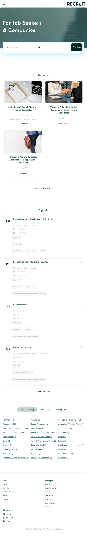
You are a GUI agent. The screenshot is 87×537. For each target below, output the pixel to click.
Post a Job (49, 484)
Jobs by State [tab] (61, 410)
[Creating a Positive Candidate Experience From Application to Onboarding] (23, 142)
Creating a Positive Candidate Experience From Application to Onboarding (23, 160)
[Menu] (4, 4)
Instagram (9, 518)
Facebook (9, 510)
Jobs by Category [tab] (27, 410)
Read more (23, 123)
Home (5, 481)
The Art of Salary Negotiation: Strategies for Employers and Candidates (63, 110)
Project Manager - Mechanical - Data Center (33, 219)
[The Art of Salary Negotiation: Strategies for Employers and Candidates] (63, 92)
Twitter (8, 514)
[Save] (81, 219)
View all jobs (43, 392)
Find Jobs (77, 47)
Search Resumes (51, 488)
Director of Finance (22, 347)
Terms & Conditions (9, 492)
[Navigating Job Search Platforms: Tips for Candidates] (23, 92)
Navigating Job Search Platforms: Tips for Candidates (23, 108)
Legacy (5, 499)
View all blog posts (43, 188)
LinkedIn (9, 521)
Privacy (5, 496)
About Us (6, 488)
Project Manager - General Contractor (30, 262)
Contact (5, 484)
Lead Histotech (20, 304)
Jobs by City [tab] (45, 410)
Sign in (47, 492)
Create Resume (50, 503)
